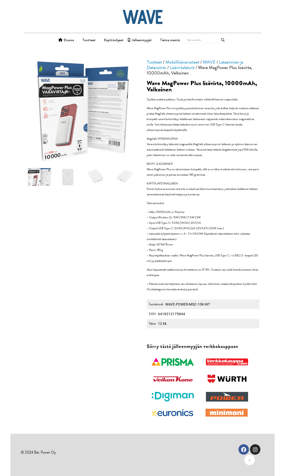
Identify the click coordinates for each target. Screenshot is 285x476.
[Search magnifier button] (223, 40)
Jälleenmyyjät (142, 39)
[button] (173, 362)
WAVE (209, 62)
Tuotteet (89, 39)
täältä (254, 284)
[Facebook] (243, 449)
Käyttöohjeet (114, 39)
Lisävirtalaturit (182, 67)
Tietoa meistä (170, 39)
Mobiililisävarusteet (182, 62)
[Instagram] (255, 449)
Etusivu (69, 39)
